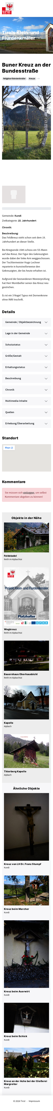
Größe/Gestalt (13, 356)
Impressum (34, 1101)
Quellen (9, 412)
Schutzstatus (12, 345)
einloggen (28, 492)
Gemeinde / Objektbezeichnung (23, 322)
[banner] (8, 8)
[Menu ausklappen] (48, 7)
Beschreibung (13, 378)
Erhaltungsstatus (15, 367)
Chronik (9, 390)
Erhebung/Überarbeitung (19, 423)
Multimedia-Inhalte (16, 401)
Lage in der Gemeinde (17, 333)
